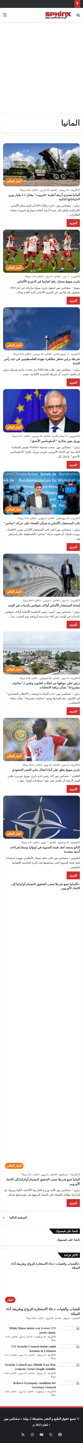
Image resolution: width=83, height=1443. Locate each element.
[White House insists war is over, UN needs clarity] (69, 1333)
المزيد (73, 223)
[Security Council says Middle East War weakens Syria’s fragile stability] (69, 1370)
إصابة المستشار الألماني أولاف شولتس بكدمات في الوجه (44, 605)
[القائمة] (5, 16)
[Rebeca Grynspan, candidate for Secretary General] (69, 1388)
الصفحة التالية (18, 1217)
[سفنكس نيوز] (57, 15)
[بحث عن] (78, 16)
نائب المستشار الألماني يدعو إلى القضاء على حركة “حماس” (42, 523)
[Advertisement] (41, 69)
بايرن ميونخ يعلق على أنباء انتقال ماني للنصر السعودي (46, 769)
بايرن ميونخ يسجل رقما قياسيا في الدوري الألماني (48, 281)
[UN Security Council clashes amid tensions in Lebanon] (69, 1351)
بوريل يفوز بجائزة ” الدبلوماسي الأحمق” (55, 441)
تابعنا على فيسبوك (68, 1239)
